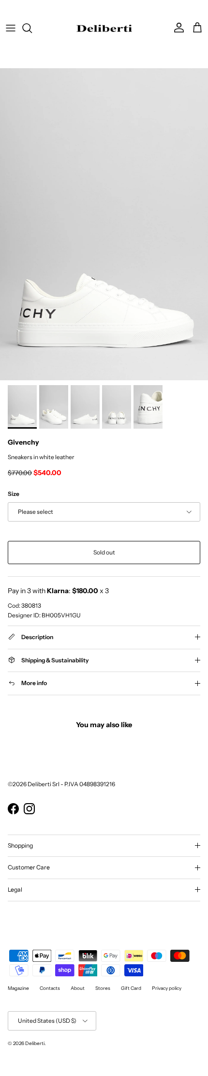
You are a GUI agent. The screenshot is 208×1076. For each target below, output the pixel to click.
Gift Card (131, 988)
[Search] (32, 28)
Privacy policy (166, 988)
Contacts (50, 988)
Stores (102, 988)
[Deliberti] (104, 28)
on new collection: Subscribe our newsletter (104, 11)
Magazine (18, 988)
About (78, 988)
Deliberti (35, 1043)
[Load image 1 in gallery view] (104, 224)
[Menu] (10, 28)
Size (13, 493)
